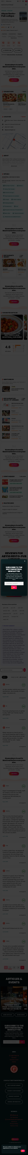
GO (14, 587)
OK (23, 1151)
